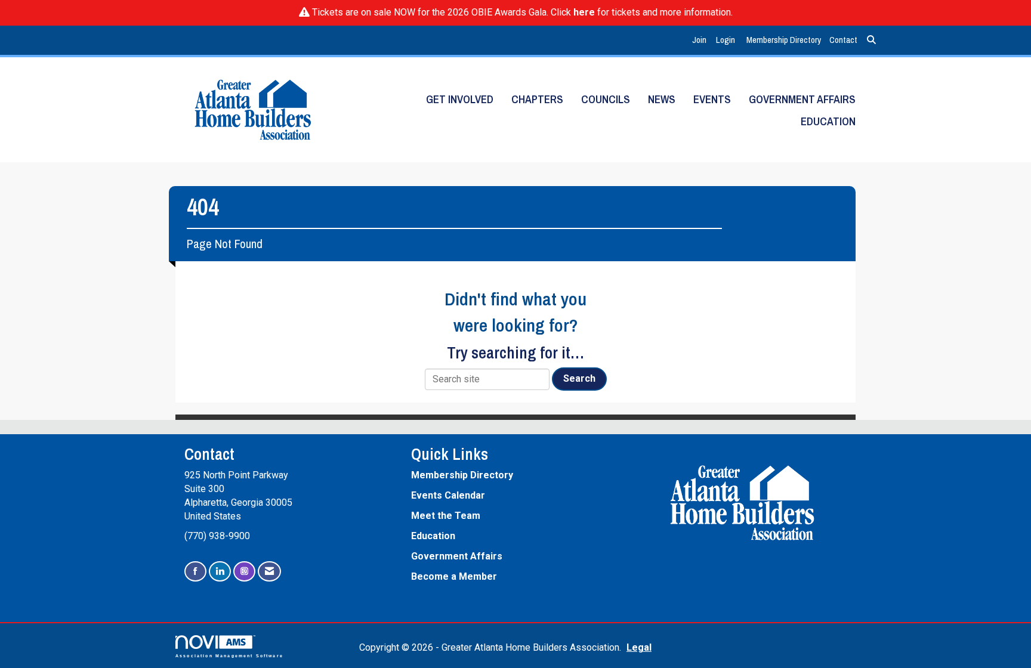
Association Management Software (229, 655)
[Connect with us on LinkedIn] (220, 571)
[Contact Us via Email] (269, 571)
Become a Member (454, 576)
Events (712, 99)
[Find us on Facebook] (195, 571)
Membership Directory (783, 39)
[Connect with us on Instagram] (244, 571)
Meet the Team (445, 515)
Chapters (537, 99)
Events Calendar (448, 495)
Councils (605, 99)
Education (828, 121)
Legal (639, 647)
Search (579, 378)
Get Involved (459, 99)
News (661, 99)
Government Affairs (802, 99)
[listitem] (700, 40)
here (584, 12)
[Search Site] (871, 40)
